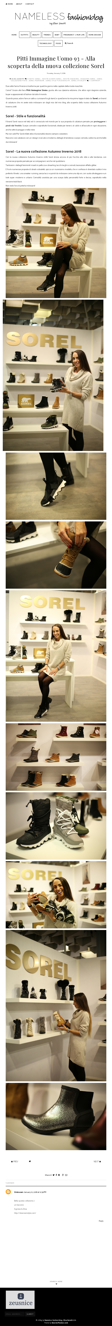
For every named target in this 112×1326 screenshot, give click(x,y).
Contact (30, 4)
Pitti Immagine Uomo (37, 90)
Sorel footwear (37, 80)
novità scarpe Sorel (52, 79)
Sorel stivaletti (79, 80)
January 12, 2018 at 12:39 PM (35, 1192)
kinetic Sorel (34, 79)
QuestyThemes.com (60, 1323)
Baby (57, 35)
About (19, 4)
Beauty (36, 35)
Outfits (24, 35)
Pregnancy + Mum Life (74, 35)
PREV (15, 1161)
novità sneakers (71, 79)
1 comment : (95, 80)
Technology (46, 43)
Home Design (95, 35)
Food (58, 43)
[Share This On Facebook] (56, 1175)
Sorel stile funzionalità (58, 80)
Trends (47, 35)
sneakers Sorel (88, 79)
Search (70, 43)
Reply (101, 1221)
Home (10, 4)
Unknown (18, 1192)
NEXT (96, 1161)
